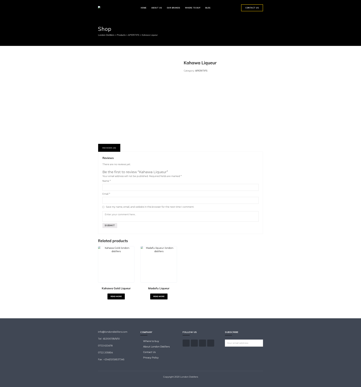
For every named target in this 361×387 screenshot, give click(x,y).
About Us (156, 8)
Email (106, 194)
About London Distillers (156, 346)
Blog (208, 8)
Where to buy (193, 8)
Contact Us (252, 8)
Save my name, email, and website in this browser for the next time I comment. (150, 207)
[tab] (109, 148)
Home (144, 8)
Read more (116, 296)
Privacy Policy (151, 357)
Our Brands (173, 8)
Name (106, 181)
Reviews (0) (109, 148)
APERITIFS (201, 70)
